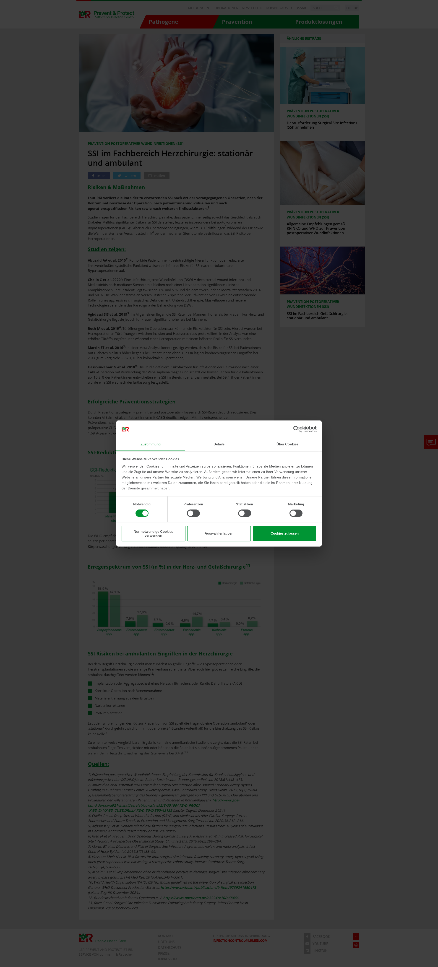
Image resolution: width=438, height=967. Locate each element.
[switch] (193, 513)
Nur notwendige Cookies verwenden (153, 533)
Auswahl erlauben (219, 533)
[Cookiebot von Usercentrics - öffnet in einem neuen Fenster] (297, 429)
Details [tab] (219, 444)
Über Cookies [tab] (287, 444)
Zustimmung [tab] (151, 444)
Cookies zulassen (285, 533)
